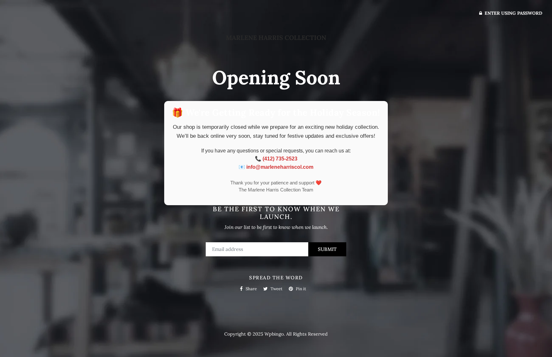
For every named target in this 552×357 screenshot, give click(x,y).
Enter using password (512, 13)
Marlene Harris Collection (276, 38)
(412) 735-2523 (280, 158)
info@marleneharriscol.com (279, 167)
